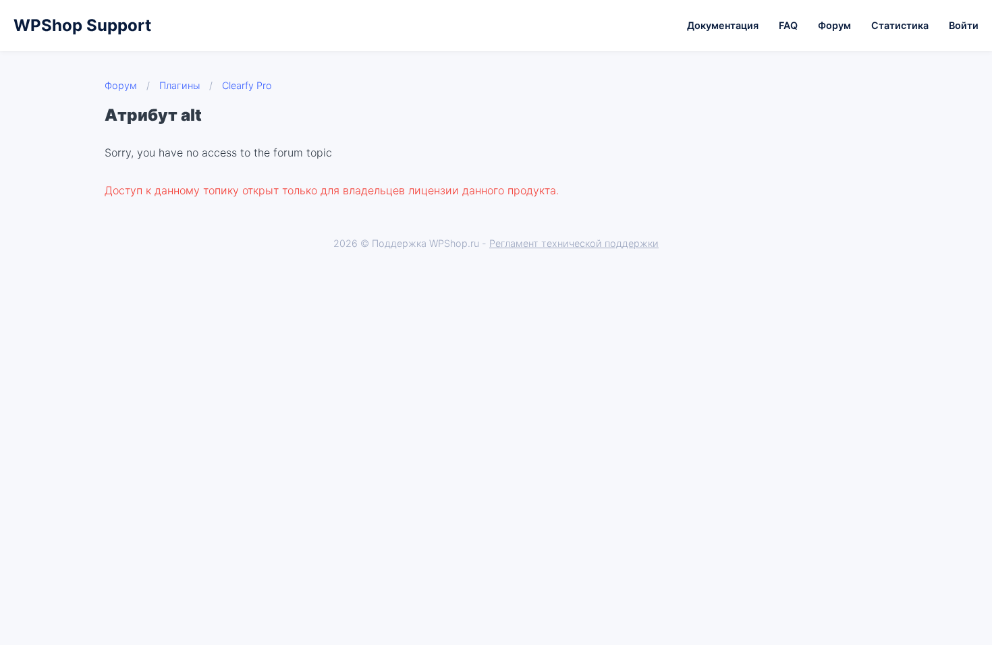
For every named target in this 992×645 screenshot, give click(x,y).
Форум (834, 25)
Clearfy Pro (247, 85)
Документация (723, 25)
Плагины (179, 85)
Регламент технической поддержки (574, 243)
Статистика (900, 25)
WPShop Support (82, 25)
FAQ (788, 25)
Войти (964, 25)
